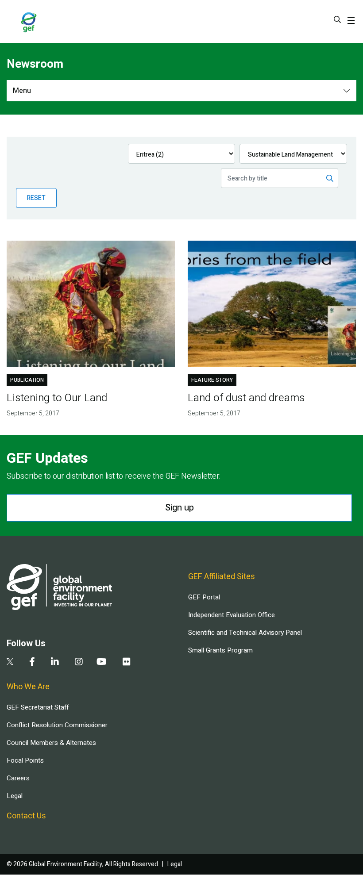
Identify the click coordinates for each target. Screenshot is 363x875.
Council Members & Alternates (51, 743)
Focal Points (25, 760)
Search (337, 19)
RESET (36, 198)
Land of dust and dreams (246, 398)
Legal (15, 796)
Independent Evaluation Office (231, 615)
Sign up (179, 507)
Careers (18, 778)
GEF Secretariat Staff (38, 707)
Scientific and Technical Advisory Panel (245, 632)
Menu (22, 90)
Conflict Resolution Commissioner (57, 725)
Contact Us (26, 816)
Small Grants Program (220, 650)
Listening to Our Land (57, 398)
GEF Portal (204, 597)
